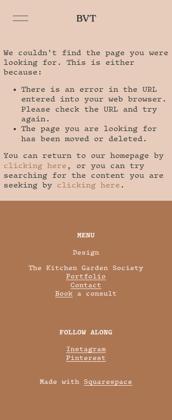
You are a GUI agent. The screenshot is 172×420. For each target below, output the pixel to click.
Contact (86, 285)
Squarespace (108, 381)
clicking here (35, 165)
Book (64, 293)
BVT (86, 18)
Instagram (86, 348)
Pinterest (86, 357)
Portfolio (86, 276)
